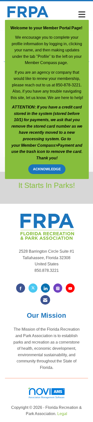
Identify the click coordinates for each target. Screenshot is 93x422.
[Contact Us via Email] (45, 299)
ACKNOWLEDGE (47, 169)
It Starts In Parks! (46, 185)
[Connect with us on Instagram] (57, 288)
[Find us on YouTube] (70, 288)
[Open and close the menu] (70, 14)
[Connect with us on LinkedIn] (45, 288)
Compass (46, 145)
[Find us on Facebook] (20, 288)
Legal (62, 414)
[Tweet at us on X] (33, 288)
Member (29, 145)
